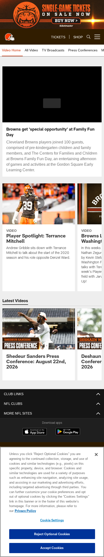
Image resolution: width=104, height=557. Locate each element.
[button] (52, 103)
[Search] (88, 37)
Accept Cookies (52, 548)
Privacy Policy (62, 511)
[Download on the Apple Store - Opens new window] (34, 432)
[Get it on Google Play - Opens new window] (67, 434)
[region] (52, 504)
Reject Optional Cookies (52, 534)
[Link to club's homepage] (9, 35)
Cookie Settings (52, 520)
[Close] (96, 459)
